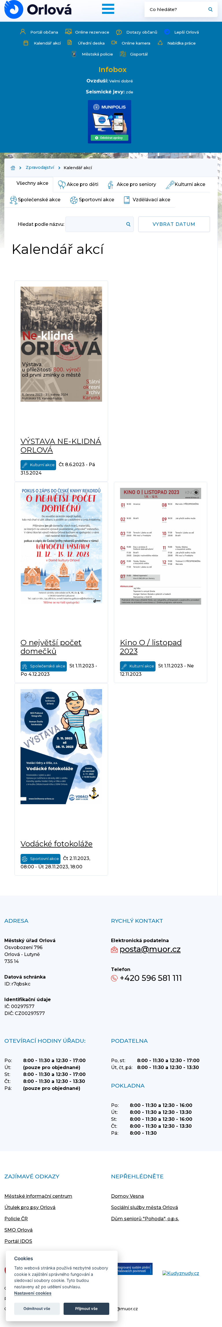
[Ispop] (127, 1269)
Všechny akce (32, 183)
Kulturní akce (190, 184)
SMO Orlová (18, 1230)
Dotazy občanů (141, 32)
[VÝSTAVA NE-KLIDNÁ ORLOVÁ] (61, 359)
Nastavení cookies (32, 1293)
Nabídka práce (181, 43)
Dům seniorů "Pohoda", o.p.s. (145, 1218)
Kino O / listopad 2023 (151, 647)
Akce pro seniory (136, 184)
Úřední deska (91, 43)
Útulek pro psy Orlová (30, 1207)
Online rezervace (92, 32)
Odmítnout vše (36, 1308)
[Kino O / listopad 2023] (160, 560)
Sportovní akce (96, 200)
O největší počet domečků (51, 647)
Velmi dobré (121, 81)
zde (129, 92)
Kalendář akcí (47, 43)
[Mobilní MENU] (108, 9)
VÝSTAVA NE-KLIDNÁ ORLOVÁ (61, 446)
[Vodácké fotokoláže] (61, 761)
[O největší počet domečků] (61, 560)
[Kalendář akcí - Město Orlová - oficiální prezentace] (37, 9)
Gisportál (139, 54)
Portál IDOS (18, 1241)
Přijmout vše (86, 1308)
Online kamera (136, 43)
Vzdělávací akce (151, 200)
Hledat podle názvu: (41, 224)
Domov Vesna (127, 1196)
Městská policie (97, 54)
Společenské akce (39, 200)
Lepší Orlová (186, 32)
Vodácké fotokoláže (56, 843)
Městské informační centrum (38, 1196)
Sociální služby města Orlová (144, 1207)
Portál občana (44, 32)
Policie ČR (16, 1218)
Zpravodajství (40, 167)
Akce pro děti (82, 184)
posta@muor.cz (150, 949)
